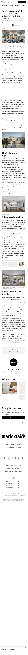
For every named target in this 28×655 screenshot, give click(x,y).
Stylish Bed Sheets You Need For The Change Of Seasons (8, 396)
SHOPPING (18, 447)
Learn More (12, 649)
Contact (17, 468)
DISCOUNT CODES (13, 450)
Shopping (8, 8)
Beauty (23, 5)
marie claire (17, 25)
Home (3, 8)
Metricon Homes (13, 119)
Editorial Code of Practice (13, 471)
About (7, 465)
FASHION (17, 5)
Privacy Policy (14, 420)
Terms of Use (20, 420)
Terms (19, 465)
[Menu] (2, 2)
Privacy (13, 465)
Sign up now (14, 417)
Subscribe (10, 468)
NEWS (11, 5)
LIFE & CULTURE (10, 447)
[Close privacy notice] (25, 648)
